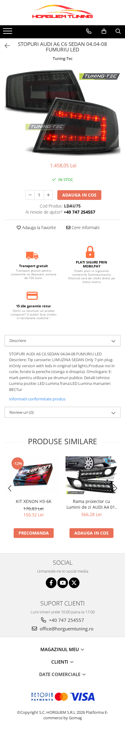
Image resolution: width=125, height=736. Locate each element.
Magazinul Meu (60, 649)
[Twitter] (74, 582)
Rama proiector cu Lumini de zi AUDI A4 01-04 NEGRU (91, 504)
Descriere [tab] (17, 340)
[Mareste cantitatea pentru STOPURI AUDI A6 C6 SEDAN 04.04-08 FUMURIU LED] (48, 195)
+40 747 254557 (66, 620)
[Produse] (8, 32)
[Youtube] (62, 582)
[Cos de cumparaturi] (103, 31)
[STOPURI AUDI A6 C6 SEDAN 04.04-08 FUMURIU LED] (62, 112)
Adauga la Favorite (38, 227)
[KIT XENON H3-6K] (33, 475)
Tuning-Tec (63, 58)
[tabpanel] (62, 112)
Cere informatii (85, 227)
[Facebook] (51, 582)
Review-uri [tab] (21, 412)
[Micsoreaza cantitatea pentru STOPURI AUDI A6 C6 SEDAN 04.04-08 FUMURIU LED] (30, 195)
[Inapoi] (4, 46)
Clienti (60, 662)
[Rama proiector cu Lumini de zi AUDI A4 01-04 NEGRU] (91, 475)
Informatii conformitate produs (37, 399)
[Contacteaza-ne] (89, 31)
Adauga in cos (79, 195)
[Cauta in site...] (118, 31)
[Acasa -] (62, 13)
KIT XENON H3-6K (34, 501)
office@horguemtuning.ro (66, 629)
